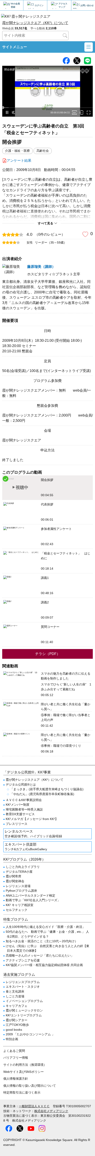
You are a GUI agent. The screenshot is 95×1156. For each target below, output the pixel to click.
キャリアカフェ (16, 1006)
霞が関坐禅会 (15, 881)
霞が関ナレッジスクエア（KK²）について (35, 23)
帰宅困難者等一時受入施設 (24, 809)
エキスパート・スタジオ (23, 986)
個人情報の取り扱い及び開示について (29, 1085)
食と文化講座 (15, 991)
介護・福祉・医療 (17, 150)
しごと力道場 (15, 996)
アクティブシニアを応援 (23, 960)
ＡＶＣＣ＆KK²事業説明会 (24, 800)
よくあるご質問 (14, 1051)
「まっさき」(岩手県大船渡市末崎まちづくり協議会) (47, 789)
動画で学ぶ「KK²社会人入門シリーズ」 (33, 900)
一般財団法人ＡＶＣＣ (34, 1106)
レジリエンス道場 (18, 886)
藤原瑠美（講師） (41, 266)
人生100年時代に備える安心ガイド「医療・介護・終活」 (45, 927)
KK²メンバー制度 (17, 804)
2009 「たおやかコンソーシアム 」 (30, 1034)
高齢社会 (42, 150)
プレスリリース (16, 824)
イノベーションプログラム (24, 1001)
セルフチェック (16, 910)
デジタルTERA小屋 (19, 871)
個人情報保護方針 (15, 1078)
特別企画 (12, 1039)
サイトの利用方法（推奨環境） (25, 1064)
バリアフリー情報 (15, 1057)
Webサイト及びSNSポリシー (23, 1071)
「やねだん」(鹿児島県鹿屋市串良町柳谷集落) (42, 794)
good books (14, 1029)
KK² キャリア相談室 (19, 905)
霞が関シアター (16, 1020)
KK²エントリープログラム (24, 1015)
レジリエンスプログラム (23, 982)
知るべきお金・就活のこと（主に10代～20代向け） (42, 941)
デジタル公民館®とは (21, 784)
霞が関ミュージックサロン (24, 1010)
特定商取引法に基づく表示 (21, 1092)
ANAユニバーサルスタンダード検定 (30, 895)
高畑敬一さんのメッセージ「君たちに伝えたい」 (40, 955)
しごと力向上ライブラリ (23, 867)
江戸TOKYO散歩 (17, 1025)
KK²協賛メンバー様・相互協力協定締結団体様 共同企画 (44, 965)
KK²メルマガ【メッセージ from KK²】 (32, 819)
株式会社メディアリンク (51, 1111)
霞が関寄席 (13, 876)
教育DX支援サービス (20, 814)
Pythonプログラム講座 (21, 890)
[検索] (65, 35)
